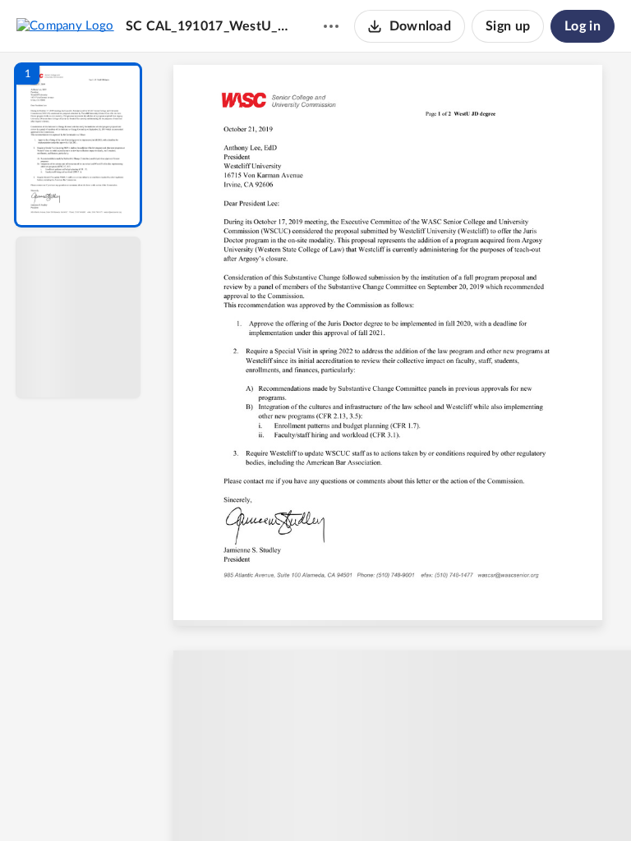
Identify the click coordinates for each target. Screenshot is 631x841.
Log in (582, 26)
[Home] (65, 25)
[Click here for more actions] (331, 26)
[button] (78, 145)
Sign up (508, 26)
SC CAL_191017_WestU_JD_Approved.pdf (209, 26)
